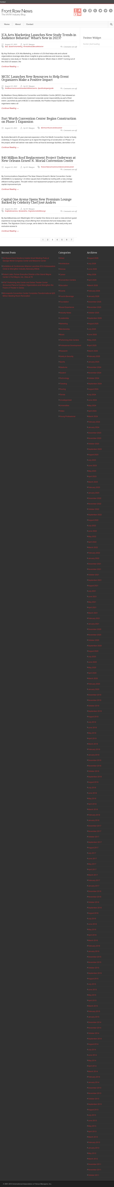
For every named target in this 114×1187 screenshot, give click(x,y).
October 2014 (93, 1033)
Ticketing (63, 383)
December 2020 (94, 629)
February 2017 (94, 880)
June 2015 (92, 989)
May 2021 (92, 602)
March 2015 (93, 1006)
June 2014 (92, 1055)
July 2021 (92, 591)
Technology (64, 378)
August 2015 (93, 978)
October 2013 (93, 1098)
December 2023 (94, 432)
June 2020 (92, 662)
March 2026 (93, 285)
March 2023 (93, 481)
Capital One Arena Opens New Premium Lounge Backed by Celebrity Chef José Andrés (36, 201)
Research (64, 350)
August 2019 (93, 716)
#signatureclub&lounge (37, 211)
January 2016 (93, 951)
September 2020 (95, 645)
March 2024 (93, 416)
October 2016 (93, 902)
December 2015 (94, 956)
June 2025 (92, 334)
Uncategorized (66, 400)
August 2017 (93, 847)
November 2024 (94, 372)
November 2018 (94, 765)
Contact (3, 2)
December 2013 (94, 1087)
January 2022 (93, 558)
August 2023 (93, 454)
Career (62, 274)
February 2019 (94, 749)
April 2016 (92, 935)
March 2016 (93, 940)
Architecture (64, 263)
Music (62, 334)
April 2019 (92, 738)
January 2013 (93, 1147)
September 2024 (95, 383)
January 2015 (93, 1016)
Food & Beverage (67, 296)
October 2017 (93, 836)
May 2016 (92, 929)
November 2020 (94, 634)
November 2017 (94, 831)
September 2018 (95, 776)
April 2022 (92, 542)
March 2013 (93, 1137)
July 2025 (92, 329)
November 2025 (94, 307)
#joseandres (23, 211)
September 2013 (95, 1104)
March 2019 (93, 744)
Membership (65, 329)
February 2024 (94, 421)
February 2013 (94, 1142)
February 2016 (94, 945)
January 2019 (93, 754)
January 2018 (93, 820)
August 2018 (93, 782)
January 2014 (93, 1082)
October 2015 (93, 967)
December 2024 (94, 367)
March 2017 (93, 875)
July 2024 (92, 394)
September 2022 (95, 514)
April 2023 (92, 476)
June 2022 (92, 531)
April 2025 (92, 345)
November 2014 (94, 1027)
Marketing (64, 323)
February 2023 (94, 487)
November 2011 (94, 1169)
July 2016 (92, 918)
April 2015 (92, 1000)
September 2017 (95, 842)
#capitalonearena (11, 211)
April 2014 (92, 1066)
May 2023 (92, 471)
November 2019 (94, 700)
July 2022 (92, 525)
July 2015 (92, 984)
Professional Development (70, 345)
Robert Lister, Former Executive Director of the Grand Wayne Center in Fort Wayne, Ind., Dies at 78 (27, 275)
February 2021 (94, 618)
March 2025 (93, 350)
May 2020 (92, 667)
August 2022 (93, 520)
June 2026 (92, 269)
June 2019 (92, 727)
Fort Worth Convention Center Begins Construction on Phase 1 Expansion (38, 120)
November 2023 (94, 438)
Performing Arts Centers (69, 340)
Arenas (62, 269)
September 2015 (95, 973)
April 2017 (92, 869)
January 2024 (93, 427)
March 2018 (93, 809)
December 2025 (94, 301)
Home (7, 24)
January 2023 (93, 492)
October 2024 (93, 378)
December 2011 (94, 1164)
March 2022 (93, 547)
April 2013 (92, 1131)
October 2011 (93, 1175)
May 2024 (92, 405)
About (18, 24)
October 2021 (93, 574)
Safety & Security (66, 356)
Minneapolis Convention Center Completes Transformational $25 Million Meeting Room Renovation (29, 294)
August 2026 (93, 258)
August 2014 (93, 1044)
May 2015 (92, 995)
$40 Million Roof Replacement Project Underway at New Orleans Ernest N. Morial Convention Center (38, 159)
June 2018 (92, 793)
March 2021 (93, 612)
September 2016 (95, 907)
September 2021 (95, 580)
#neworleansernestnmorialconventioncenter (57, 167)
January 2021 (93, 623)
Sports (62, 361)
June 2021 (92, 596)
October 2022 (93, 509)
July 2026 (92, 263)
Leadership (64, 318)
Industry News (65, 312)
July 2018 (92, 787)
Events (62, 290)
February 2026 (94, 290)
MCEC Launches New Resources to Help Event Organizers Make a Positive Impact (35, 78)
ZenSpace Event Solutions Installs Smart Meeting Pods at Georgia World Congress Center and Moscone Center (26, 259)
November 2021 (94, 569)
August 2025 (93, 323)
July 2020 (92, 656)
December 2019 (94, 694)
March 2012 (93, 1158)
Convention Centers (68, 280)
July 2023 (92, 460)
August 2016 (93, 913)
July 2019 (92, 722)
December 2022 (94, 498)
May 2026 (92, 274)
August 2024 (93, 389)
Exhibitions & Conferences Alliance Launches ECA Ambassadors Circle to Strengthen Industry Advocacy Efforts (29, 267)
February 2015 (94, 1011)
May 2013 (92, 1126)
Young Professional (67, 416)
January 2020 (93, 689)
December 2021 (94, 563)
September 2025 (95, 318)
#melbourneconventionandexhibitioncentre (21, 88)
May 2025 (92, 340)
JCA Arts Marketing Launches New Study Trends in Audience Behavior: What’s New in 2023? (38, 36)
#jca (6, 47)
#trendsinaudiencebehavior (33, 47)
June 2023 (92, 465)
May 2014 (92, 1060)
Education (64, 285)
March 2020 (93, 678)
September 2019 (95, 711)
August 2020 (93, 651)
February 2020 (94, 683)
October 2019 (93, 705)
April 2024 (92, 411)
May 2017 (92, 864)
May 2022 (92, 536)
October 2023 (93, 443)
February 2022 (94, 552)
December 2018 (94, 760)
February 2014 (94, 1076)
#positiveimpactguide (45, 88)
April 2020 (92, 673)
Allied (62, 258)
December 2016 (94, 891)
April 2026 (92, 280)
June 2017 (92, 858)
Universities (64, 405)
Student (63, 372)
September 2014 (95, 1038)
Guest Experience (67, 307)
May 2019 (92, 733)
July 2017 (92, 853)
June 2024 (92, 400)
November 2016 (94, 896)
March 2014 (93, 1071)
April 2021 (92, 607)
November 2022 (94, 503)
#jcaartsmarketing (15, 47)
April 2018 (92, 804)
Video (62, 411)
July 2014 (92, 1049)
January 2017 (93, 885)
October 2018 (93, 771)
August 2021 (93, 585)
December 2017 (94, 825)
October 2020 (93, 640)
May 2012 (92, 1153)
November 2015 (94, 962)
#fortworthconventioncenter (51, 128)
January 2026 (93, 296)
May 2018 (92, 798)
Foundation (64, 301)
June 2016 (92, 924)
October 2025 (93, 312)
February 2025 (94, 356)
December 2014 (94, 1022)
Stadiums (63, 367)
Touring (63, 389)
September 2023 (95, 449)
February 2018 (94, 814)
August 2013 (93, 1109)
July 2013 (92, 1115)
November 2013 (94, 1093)
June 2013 (92, 1120)
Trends (62, 394)
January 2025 (93, 361)
